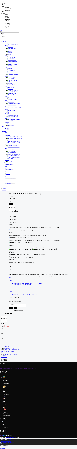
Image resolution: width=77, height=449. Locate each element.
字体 (12, 196)
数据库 (6, 86)
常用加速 (4, 21)
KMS (3, 6)
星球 (4, 3)
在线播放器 (7, 19)
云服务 (6, 45)
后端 (6, 67)
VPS (3, 126)
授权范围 (13, 222)
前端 (6, 55)
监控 (6, 100)
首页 (3, 1)
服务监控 (7, 16)
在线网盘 (7, 20)
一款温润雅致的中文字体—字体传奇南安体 (23, 294)
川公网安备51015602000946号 (7, 442)
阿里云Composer (8, 27)
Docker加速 (7, 23)
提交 (15, 307)
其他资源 (7, 160)
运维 (6, 96)
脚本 (6, 118)
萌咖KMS (7, 7)
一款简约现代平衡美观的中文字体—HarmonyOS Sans (27, 284)
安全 (6, 106)
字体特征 (13, 217)
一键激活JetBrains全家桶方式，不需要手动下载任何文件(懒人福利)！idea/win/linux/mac (10, 351)
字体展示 (13, 219)
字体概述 (13, 216)
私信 (11, 313)
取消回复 (11, 307)
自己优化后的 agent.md (7, 346)
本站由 (1, 435)
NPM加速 (7, 26)
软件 (6, 148)
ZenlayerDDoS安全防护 (11, 437)
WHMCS (7, 144)
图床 (3, 11)
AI (5, 42)
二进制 (9, 439)
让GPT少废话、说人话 (7, 348)
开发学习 (4, 41)
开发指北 (7, 109)
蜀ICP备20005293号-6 (6, 441)
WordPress (7, 135)
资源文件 (4, 131)
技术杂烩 (7, 122)
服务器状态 (7, 17)
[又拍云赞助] (4, 435)
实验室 (3, 13)
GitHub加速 (7, 24)
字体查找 (13, 220)
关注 (8, 313)
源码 (6, 132)
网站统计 (7, 14)
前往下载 (11, 203)
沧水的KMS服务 (8, 8)
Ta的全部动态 (4, 357)
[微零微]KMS (7, 10)
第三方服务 (7, 113)
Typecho (7, 139)
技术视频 (4, 162)
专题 (3, 4)
